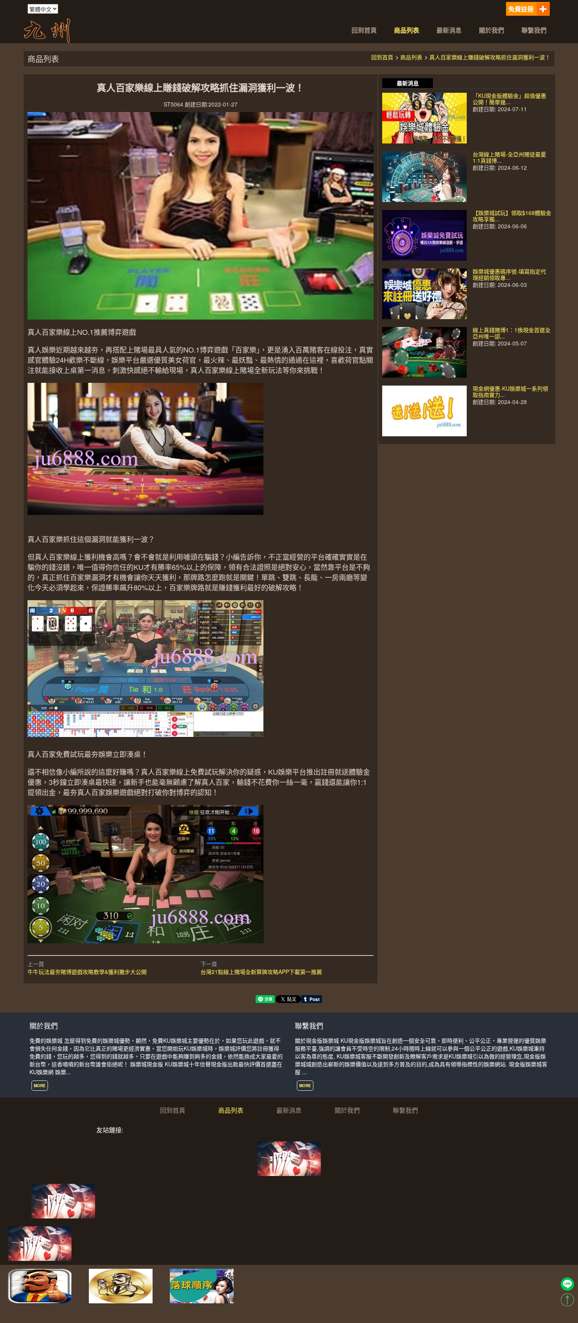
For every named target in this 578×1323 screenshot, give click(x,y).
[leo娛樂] (39, 1243)
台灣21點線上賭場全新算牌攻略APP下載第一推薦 (261, 972)
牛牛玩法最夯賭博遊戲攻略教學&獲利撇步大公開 (87, 972)
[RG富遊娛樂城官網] (120, 1285)
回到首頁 (364, 30)
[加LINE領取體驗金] (567, 1284)
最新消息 (449, 30)
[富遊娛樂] (63, 1200)
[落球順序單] (201, 1285)
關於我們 (491, 30)
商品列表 (406, 30)
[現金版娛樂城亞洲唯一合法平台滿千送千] (47, 29)
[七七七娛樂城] (289, 1158)
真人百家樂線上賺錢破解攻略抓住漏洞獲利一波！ (489, 57)
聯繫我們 (534, 30)
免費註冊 (521, 8)
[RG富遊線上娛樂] (39, 1285)
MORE (40, 1085)
